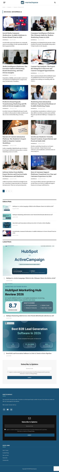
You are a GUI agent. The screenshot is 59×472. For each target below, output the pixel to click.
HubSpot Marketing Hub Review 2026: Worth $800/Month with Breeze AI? (33, 214)
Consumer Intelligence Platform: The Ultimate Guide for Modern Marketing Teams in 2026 (42, 35)
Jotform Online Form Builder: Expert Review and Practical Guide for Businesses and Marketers (15, 174)
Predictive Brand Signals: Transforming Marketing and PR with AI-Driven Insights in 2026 (14, 104)
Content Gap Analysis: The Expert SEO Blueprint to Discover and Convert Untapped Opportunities (43, 69)
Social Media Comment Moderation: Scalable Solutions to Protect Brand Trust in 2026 (15, 35)
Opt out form (6, 455)
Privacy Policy (34, 373)
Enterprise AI (5, 39)
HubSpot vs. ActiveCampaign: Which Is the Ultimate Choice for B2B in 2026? (33, 206)
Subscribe (5, 457)
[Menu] (4, 2)
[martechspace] (29, 2)
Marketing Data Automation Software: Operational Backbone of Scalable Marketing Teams (43, 104)
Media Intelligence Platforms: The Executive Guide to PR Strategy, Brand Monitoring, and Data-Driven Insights (15, 70)
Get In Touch (5, 450)
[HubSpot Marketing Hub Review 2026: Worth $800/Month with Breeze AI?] (7, 217)
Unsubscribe (5, 460)
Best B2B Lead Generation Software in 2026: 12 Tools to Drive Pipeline (31, 223)
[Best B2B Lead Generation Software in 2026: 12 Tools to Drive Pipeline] (7, 225)
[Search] (55, 2)
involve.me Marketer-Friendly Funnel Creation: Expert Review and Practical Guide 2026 (43, 139)
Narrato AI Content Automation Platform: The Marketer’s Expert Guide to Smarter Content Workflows (14, 140)
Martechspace (33, 468)
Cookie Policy (6, 452)
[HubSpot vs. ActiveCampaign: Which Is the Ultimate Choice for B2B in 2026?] (7, 208)
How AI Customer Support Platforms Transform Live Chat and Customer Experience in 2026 (43, 174)
